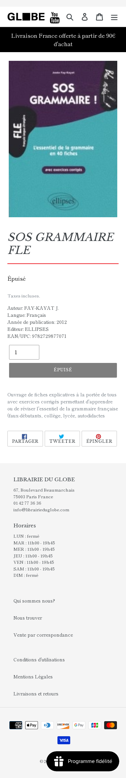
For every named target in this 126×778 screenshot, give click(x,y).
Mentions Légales (33, 676)
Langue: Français (26, 314)
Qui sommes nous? (34, 600)
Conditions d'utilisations (39, 659)
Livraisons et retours (35, 693)
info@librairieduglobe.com (41, 509)
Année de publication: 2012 (37, 321)
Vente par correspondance (43, 634)
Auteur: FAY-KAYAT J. (33, 307)
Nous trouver (27, 617)
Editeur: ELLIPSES (28, 329)
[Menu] (114, 16)
